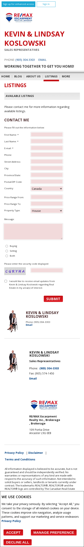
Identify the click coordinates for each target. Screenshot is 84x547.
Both (12, 255)
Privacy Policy (11, 521)
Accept (13, 532)
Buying (13, 245)
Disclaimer (35, 453)
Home (5, 76)
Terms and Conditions (20, 459)
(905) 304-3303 (25, 60)
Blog (18, 76)
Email (42, 60)
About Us (33, 76)
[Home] (19, 24)
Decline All (17, 542)
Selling (13, 250)
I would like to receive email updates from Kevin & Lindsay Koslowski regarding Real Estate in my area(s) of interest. (32, 284)
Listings (51, 76)
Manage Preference (53, 532)
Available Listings (20, 96)
